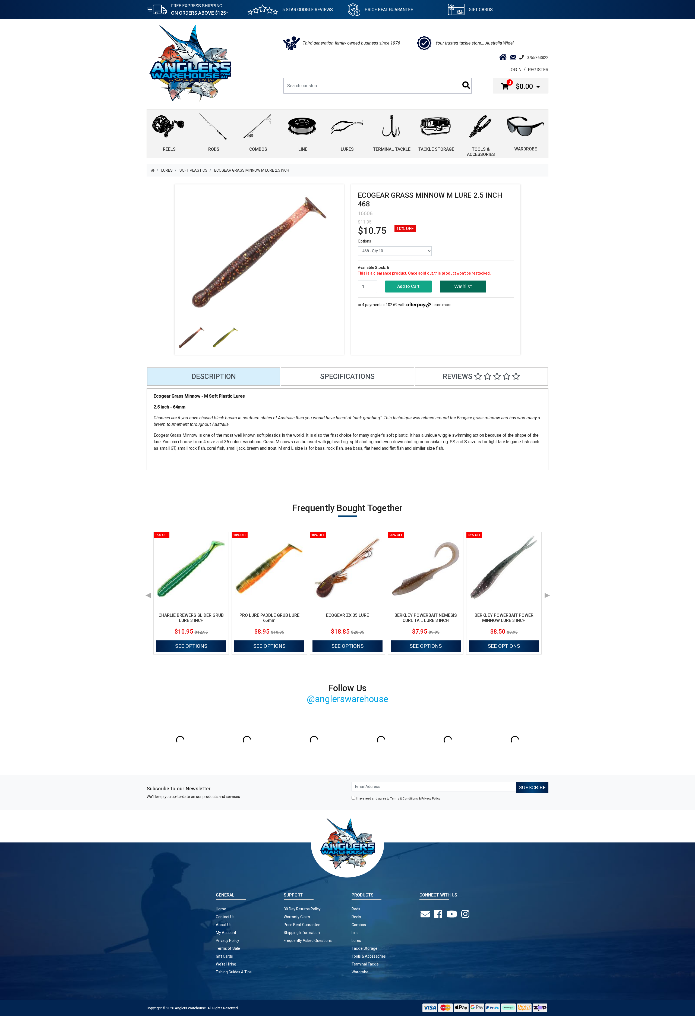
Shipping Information (302, 932)
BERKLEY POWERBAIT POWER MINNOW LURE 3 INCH (504, 618)
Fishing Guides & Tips (234, 972)
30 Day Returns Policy (302, 909)
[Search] (466, 85)
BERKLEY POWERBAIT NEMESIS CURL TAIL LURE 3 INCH (425, 618)
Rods (356, 909)
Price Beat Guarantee (302, 925)
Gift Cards (481, 9)
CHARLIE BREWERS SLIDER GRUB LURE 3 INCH (191, 618)
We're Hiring (226, 964)
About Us (224, 925)
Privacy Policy (430, 798)
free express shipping (199, 9)
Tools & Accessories (369, 956)
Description (213, 376)
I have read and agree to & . (398, 798)
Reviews (458, 376)
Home (221, 909)
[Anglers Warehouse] (190, 63)
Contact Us (225, 917)
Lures (356, 940)
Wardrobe (360, 972)
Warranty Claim (297, 917)
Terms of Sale (228, 948)
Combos (359, 925)
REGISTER (538, 69)
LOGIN (515, 69)
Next (547, 593)
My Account (226, 932)
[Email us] (426, 914)
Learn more (441, 305)
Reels (356, 917)
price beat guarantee (389, 9)
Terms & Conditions (404, 798)
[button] (463, 287)
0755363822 (537, 57)
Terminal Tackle (365, 964)
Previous (148, 593)
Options (364, 241)
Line (355, 932)
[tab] (213, 376)
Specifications (347, 376)
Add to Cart (408, 286)
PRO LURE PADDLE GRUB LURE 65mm (269, 618)
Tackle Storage (364, 948)
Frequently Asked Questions (308, 940)
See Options (191, 646)
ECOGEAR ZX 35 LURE (347, 615)
